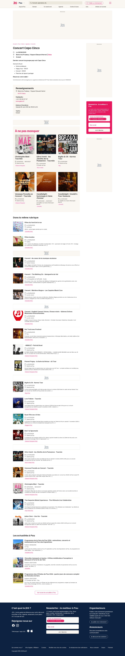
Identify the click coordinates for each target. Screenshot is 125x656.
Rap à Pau (27, 393)
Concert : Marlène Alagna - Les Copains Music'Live (43, 290)
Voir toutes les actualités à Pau (46, 592)
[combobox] (99, 118)
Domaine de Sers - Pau (32, 580)
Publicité (110, 647)
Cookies (43, 647)
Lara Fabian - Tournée (33, 398)
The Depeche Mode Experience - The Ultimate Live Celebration (48, 500)
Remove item (105, 119)
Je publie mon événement (99, 622)
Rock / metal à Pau (29, 462)
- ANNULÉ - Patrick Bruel (33, 345)
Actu (87, 6)
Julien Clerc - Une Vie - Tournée (36, 516)
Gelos (22, 44)
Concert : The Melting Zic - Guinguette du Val (41, 274)
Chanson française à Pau (31, 356)
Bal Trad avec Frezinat (33, 329)
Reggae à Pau (28, 425)
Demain (34, 6)
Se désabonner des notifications (78, 647)
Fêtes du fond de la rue (33, 222)
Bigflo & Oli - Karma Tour (34, 382)
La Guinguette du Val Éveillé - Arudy (36, 279)
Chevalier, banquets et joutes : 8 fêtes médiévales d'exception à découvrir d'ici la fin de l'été (49, 559)
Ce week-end (48, 6)
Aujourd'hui (22, 6)
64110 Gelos (22, 93)
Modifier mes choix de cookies (57, 647)
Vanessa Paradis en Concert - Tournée (39, 468)
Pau (20, 3)
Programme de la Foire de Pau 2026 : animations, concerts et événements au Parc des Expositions (47, 541)
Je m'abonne (99, 130)
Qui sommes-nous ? (17, 647)
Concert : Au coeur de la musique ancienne (40, 258)
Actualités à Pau (29, 552)
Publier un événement (95, 3)
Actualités (27, 568)
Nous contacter (94, 647)
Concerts (33, 44)
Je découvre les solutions (98, 637)
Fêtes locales (29, 237)
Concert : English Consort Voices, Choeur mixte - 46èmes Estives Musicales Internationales (48, 312)
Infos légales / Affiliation (32, 647)
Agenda (61, 6)
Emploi (103, 647)
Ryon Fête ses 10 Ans (32, 414)
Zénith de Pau (30, 350)
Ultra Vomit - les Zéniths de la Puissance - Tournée (43, 452)
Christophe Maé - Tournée (34, 484)
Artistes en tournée (100, 6)
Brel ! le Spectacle (31, 431)
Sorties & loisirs (74, 6)
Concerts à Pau (29, 231)
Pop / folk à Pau (29, 510)
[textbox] (107, 119)
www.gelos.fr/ (20, 101)
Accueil (15, 44)
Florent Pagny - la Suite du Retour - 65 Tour (40, 361)
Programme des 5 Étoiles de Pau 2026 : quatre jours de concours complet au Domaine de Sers (52, 575)
